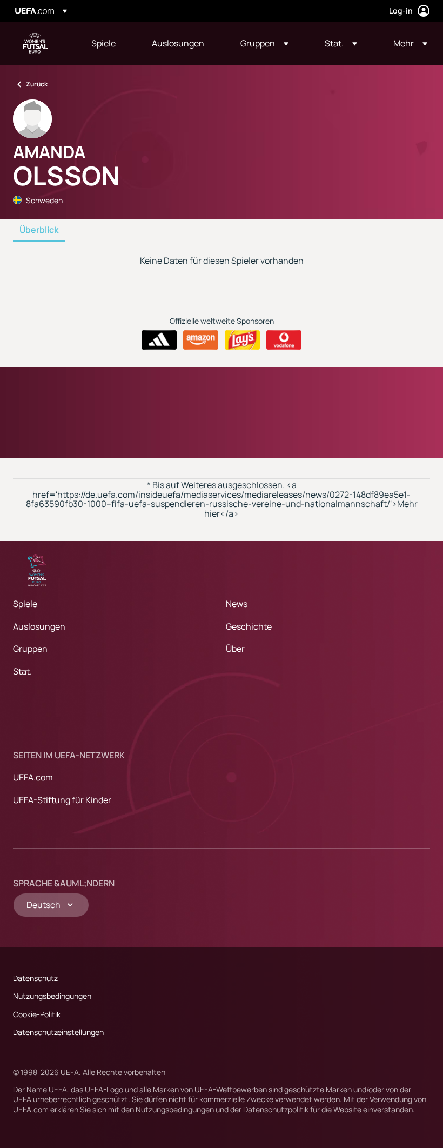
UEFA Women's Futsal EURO (35, 43)
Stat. (22, 671)
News (236, 604)
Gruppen (30, 649)
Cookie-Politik (37, 1014)
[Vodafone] (283, 340)
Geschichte (249, 626)
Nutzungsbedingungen (52, 996)
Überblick (38, 230)
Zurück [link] (37, 84)
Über (235, 649)
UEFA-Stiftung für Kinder (62, 800)
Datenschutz (35, 978)
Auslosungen (39, 626)
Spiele (25, 604)
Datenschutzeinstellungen (58, 1032)
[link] (103, 43)
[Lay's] (242, 340)
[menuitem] (108, 43)
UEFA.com (33, 777)
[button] (264, 43)
